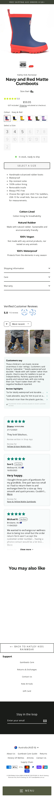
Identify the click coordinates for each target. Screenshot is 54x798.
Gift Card (27, 691)
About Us (11, 753)
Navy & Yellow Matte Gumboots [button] (21, 501)
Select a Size (9, 125)
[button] (10, 98)
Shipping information (14, 268)
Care (6, 277)
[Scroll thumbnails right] (47, 342)
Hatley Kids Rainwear (27, 75)
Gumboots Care (27, 662)
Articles (30, 758)
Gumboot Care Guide (27, 753)
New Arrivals (27, 684)
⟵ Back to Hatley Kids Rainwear (27, 648)
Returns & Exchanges (27, 669)
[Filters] (6, 324)
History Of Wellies (16, 758)
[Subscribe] (44, 721)
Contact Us (27, 676)
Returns (43, 753)
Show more (25, 549)
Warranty (8, 286)
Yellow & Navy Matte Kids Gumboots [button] (19, 446)
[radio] (7, 118)
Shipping (23, 105)
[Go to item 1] (17, 342)
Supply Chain (27, 762)
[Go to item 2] (41, 342)
